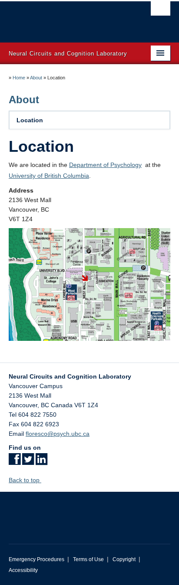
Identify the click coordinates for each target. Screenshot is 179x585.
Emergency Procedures (36, 559)
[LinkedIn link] (41, 461)
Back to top (25, 480)
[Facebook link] (14, 461)
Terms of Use (88, 559)
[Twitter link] (28, 461)
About (36, 77)
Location (30, 120)
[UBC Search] (160, 10)
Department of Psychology (105, 164)
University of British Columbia (49, 175)
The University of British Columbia (65, 17)
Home (19, 77)
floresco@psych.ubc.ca (58, 433)
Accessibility (23, 570)
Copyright (124, 559)
